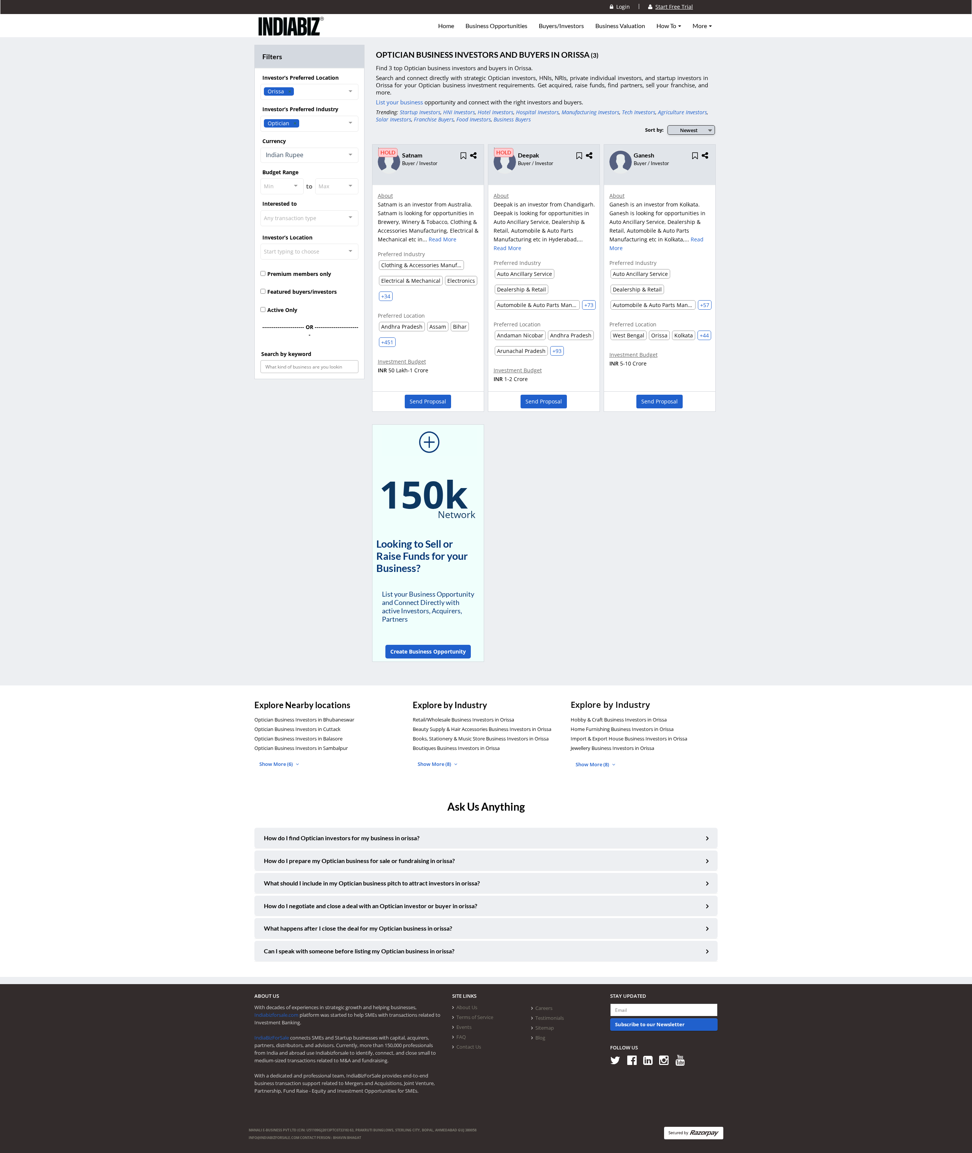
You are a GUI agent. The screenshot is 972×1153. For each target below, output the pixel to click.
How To (666, 25)
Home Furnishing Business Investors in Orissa (622, 729)
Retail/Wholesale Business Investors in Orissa (463, 719)
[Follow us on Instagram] (666, 1059)
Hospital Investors (537, 112)
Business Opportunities (496, 25)
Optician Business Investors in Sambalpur (301, 748)
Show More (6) (276, 764)
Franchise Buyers (434, 119)
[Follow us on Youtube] (682, 1059)
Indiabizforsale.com (276, 1014)
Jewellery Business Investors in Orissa (612, 748)
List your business (400, 102)
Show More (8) (435, 764)
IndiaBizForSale (271, 1037)
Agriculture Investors (682, 112)
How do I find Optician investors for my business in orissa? (342, 837)
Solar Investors (393, 119)
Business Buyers (512, 119)
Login (621, 6)
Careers (543, 1008)
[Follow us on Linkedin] (650, 1059)
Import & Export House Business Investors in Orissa (629, 738)
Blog (540, 1037)
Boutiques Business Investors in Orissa (456, 748)
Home (446, 25)
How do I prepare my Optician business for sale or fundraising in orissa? (359, 860)
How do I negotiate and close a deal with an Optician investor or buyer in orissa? (370, 905)
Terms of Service (474, 1017)
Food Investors (473, 119)
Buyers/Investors (561, 25)
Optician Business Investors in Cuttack (297, 729)
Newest (688, 130)
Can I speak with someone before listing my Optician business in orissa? (359, 951)
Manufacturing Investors (590, 112)
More (700, 25)
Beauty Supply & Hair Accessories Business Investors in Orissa (482, 729)
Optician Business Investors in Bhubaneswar (304, 719)
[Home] (291, 32)
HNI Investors (459, 112)
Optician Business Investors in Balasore (298, 738)
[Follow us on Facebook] (634, 1059)
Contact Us (468, 1046)
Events (464, 1027)
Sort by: (654, 129)
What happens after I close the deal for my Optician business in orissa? (358, 928)
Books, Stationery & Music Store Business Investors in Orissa (481, 738)
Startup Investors (420, 112)
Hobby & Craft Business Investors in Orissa (619, 719)
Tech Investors (638, 112)
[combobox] (309, 92)
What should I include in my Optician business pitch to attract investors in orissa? (372, 883)
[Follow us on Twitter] (618, 1059)
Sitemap (544, 1027)
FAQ (461, 1036)
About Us (466, 1007)
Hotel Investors (495, 112)
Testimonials (549, 1017)
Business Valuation (620, 25)
